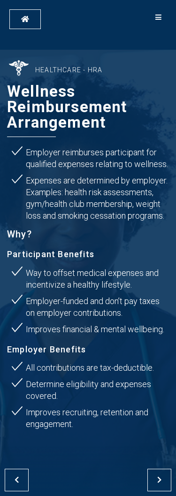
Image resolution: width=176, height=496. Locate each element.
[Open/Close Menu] (158, 17)
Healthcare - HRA (68, 70)
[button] (25, 19)
